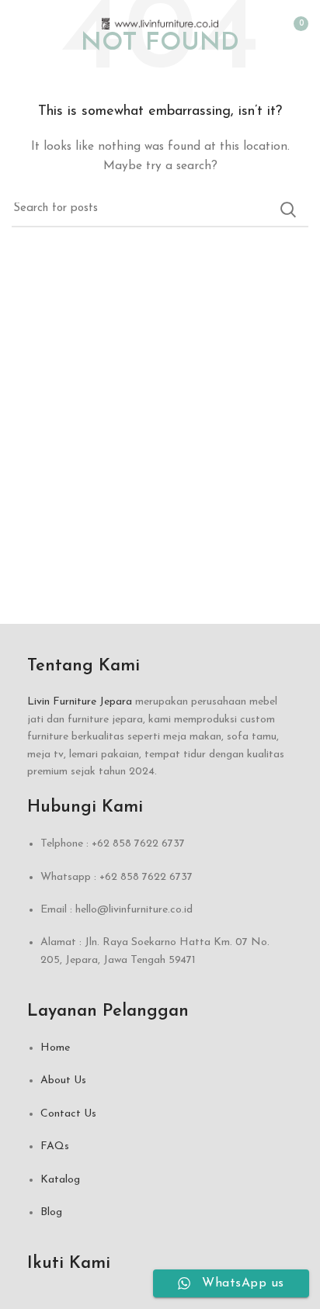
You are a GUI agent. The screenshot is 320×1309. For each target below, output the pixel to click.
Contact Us (68, 1114)
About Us (63, 1080)
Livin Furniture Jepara (79, 702)
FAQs (54, 1146)
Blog (51, 1212)
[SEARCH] (287, 209)
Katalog (60, 1180)
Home (55, 1048)
